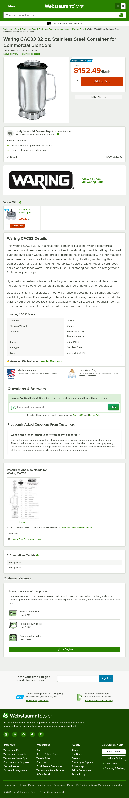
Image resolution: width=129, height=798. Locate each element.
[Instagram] (6, 734)
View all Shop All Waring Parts (92, 180)
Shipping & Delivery (115, 768)
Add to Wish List (98, 97)
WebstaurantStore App (15, 758)
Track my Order (114, 758)
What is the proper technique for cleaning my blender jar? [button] (45, 434)
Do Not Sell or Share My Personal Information (99, 785)
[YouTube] (14, 734)
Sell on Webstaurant (82, 770)
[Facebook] (23, 734)
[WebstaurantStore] (45, 715)
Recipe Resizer (11, 766)
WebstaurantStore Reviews (50, 770)
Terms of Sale (10, 785)
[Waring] (41, 180)
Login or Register (65, 649)
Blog (38, 750)
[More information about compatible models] (37, 555)
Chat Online (111, 763)
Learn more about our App (99, 700)
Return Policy (78, 774)
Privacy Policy (95, 415)
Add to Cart (17, 226)
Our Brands (78, 754)
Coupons (41, 762)
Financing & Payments (83, 762)
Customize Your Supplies (16, 762)
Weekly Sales (43, 758)
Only (76, 65)
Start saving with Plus (37, 700)
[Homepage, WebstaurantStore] (64, 6)
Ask (113, 407)
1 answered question (30, 54)
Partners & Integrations (15, 770)
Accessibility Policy (63, 785)
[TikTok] (32, 734)
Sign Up (106, 678)
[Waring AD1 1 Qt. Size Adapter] (22, 218)
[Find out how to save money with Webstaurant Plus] (7, 210)
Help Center (113, 751)
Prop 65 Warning (50, 361)
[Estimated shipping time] (58, 134)
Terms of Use (79, 415)
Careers (76, 758)
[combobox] (64, 15)
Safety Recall (43, 774)
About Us (76, 750)
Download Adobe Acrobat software (76, 528)
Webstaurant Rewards (14, 754)
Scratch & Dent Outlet (47, 754)
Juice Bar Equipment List (36, 539)
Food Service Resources (49, 766)
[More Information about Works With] (20, 202)
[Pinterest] (41, 734)
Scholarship (78, 766)
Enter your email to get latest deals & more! (33, 678)
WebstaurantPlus (12, 750)
